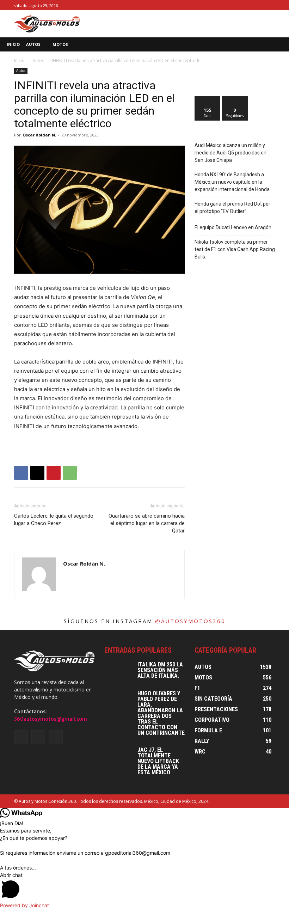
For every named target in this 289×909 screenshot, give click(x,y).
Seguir (234, 98)
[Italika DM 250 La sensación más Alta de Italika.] (118, 672)
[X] (271, 5)
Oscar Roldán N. (39, 135)
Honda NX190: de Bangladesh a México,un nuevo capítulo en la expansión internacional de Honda (232, 182)
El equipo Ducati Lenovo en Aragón (233, 227)
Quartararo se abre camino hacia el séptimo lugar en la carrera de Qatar (147, 523)
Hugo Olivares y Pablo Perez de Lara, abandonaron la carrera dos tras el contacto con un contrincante (161, 713)
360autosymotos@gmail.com (50, 719)
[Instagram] (263, 5)
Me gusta (208, 98)
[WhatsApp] (70, 473)
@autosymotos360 (190, 620)
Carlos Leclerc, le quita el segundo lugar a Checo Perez (53, 519)
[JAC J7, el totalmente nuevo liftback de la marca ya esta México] (118, 757)
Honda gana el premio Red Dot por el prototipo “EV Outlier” (232, 207)
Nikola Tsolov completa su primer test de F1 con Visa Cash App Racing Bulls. (235, 249)
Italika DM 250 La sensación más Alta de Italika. (160, 670)
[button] (278, 44)
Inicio (19, 60)
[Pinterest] (54, 473)
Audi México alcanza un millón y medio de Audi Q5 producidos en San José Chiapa (230, 152)
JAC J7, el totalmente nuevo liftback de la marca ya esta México (158, 761)
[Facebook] (255, 5)
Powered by (24, 905)
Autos (38, 60)
